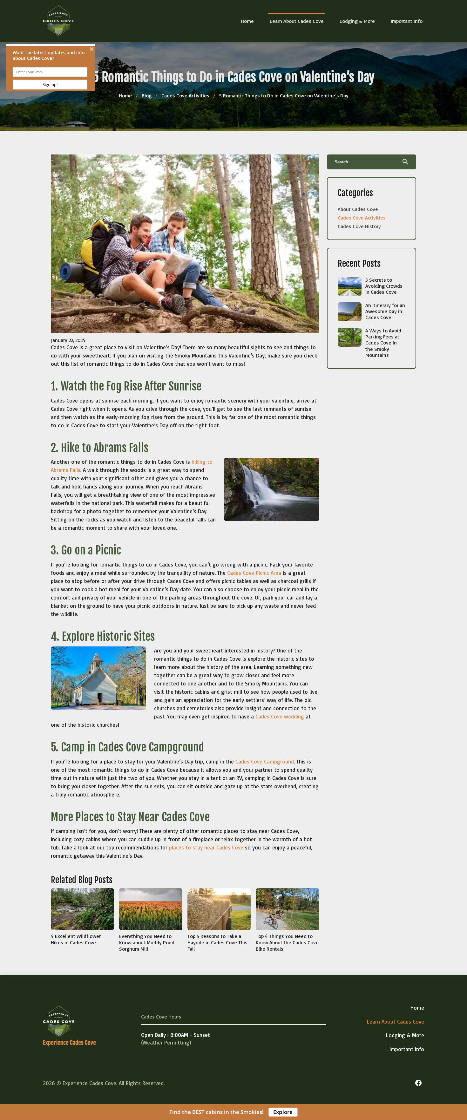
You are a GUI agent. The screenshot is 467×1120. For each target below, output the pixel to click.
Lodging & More (357, 21)
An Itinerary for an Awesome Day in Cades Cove (385, 311)
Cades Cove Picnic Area (254, 572)
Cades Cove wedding (279, 716)
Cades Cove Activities (185, 95)
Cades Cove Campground (264, 761)
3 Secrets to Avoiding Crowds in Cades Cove (384, 286)
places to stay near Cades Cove (206, 847)
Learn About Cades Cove (297, 21)
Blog (147, 95)
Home (247, 21)
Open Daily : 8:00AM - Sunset (175, 1035)
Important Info (407, 21)
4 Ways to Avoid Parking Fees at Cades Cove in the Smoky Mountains (383, 342)
